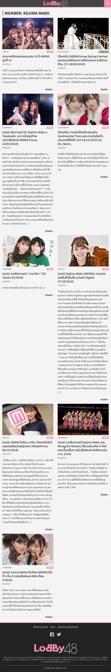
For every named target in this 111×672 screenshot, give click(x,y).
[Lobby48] (55, 3)
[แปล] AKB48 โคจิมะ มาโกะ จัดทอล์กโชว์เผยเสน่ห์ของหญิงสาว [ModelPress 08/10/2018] (27, 446)
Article (62, 269)
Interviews (7, 128)
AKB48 (50, 52)
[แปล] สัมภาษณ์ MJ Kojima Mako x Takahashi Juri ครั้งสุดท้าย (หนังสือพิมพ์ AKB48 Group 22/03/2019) (24, 138)
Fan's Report (64, 52)
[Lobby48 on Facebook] (52, 634)
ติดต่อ (52, 627)
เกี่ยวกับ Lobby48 (40, 627)
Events (6, 52)
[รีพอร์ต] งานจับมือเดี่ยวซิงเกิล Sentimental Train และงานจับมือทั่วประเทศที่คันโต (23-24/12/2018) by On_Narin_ (80, 138)
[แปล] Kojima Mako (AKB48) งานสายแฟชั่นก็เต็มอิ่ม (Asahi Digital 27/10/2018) (82, 277)
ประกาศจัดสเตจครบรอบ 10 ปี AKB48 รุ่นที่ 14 (27, 33)
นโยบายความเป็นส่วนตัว (68, 627)
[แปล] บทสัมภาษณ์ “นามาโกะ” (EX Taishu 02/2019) (27, 250)
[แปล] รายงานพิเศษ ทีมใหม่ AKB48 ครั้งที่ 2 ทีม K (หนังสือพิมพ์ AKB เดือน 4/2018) (27, 576)
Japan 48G (104, 52)
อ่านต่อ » (49, 89)
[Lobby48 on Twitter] (59, 634)
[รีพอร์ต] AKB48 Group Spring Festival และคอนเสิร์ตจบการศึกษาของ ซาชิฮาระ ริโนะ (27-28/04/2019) (83, 60)
